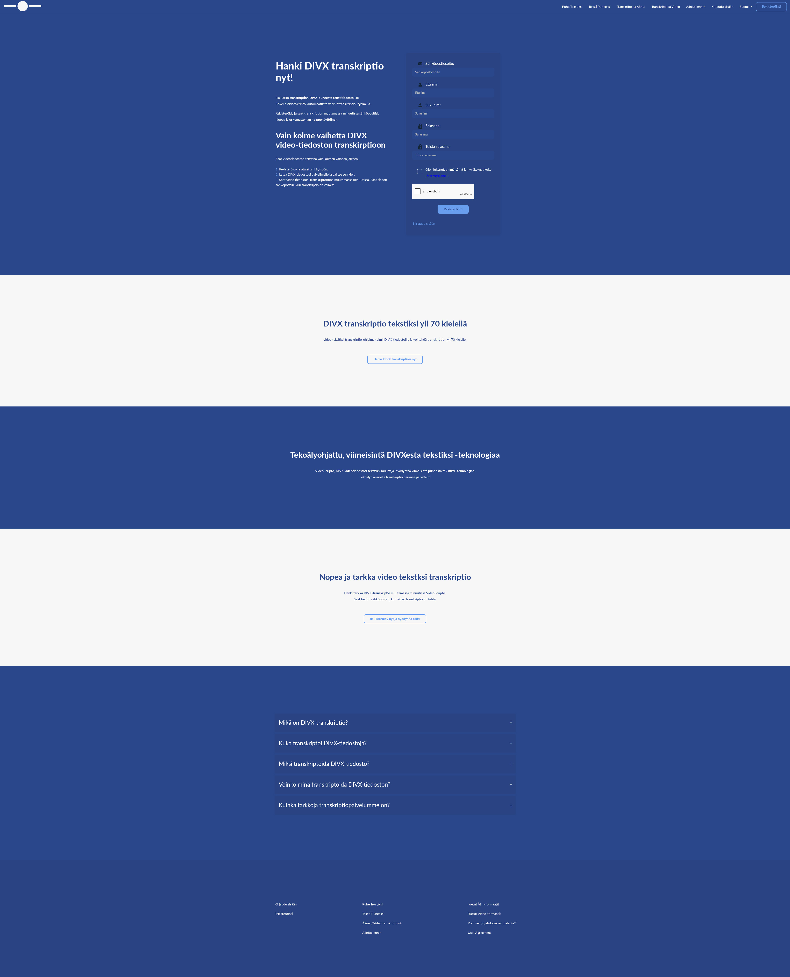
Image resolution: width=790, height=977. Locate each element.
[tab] (395, 723)
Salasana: (432, 126)
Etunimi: (432, 84)
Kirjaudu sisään (424, 223)
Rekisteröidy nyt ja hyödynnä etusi (395, 618)
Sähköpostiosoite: (439, 64)
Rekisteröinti (771, 6)
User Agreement (437, 175)
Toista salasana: (438, 147)
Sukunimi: (433, 105)
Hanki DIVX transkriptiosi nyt (395, 359)
